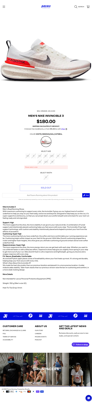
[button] (3, 6)
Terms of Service (9, 337)
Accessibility (8, 340)
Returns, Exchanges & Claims (14, 330)
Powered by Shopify (23, 389)
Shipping (36, 126)
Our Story (39, 330)
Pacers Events (40, 337)
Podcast (38, 340)
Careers (38, 333)
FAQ (4, 333)
